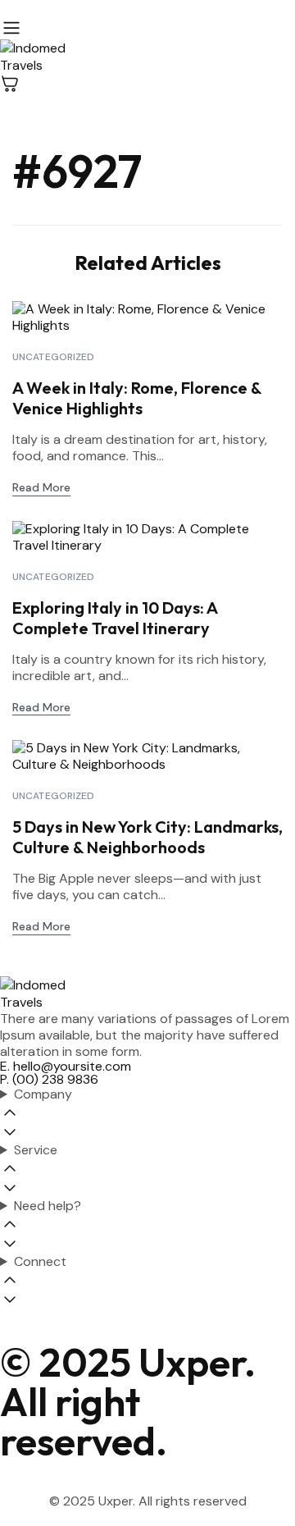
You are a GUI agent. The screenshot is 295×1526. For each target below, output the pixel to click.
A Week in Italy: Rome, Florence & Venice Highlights (136, 397)
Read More (41, 488)
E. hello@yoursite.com (65, 1066)
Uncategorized (53, 356)
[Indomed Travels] (147, 56)
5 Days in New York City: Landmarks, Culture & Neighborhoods (147, 836)
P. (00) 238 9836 (49, 1079)
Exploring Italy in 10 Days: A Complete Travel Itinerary (114, 617)
